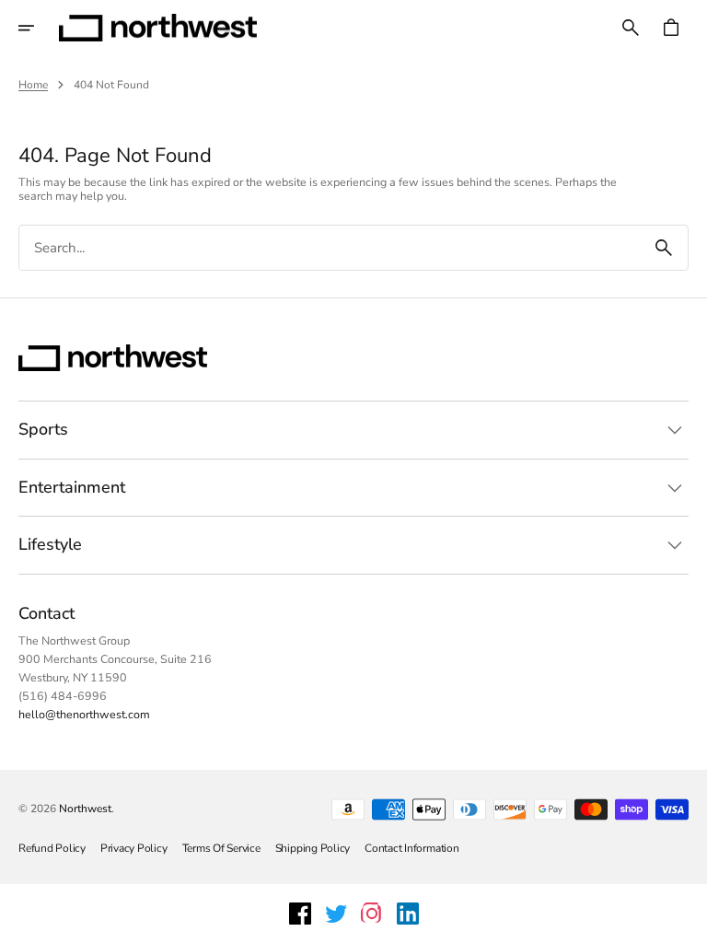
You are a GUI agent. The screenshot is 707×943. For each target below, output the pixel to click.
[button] (38, 27)
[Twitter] (336, 913)
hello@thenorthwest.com (84, 714)
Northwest (85, 808)
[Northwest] (158, 27)
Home (33, 84)
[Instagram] (372, 913)
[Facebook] (300, 913)
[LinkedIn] (408, 913)
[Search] (664, 247)
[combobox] (329, 248)
